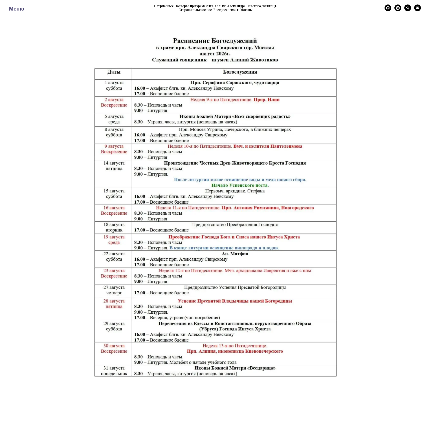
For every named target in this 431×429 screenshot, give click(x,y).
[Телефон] (407, 10)
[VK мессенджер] (397, 10)
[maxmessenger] (388, 10)
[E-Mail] (417, 10)
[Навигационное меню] (12, 8)
